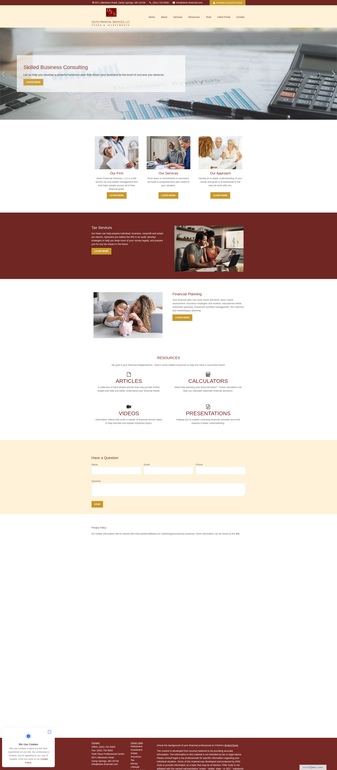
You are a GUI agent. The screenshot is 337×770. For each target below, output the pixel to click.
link (237, 533)
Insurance (136, 756)
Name (94, 464)
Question (96, 481)
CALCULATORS (208, 381)
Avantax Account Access (229, 2)
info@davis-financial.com (189, 2)
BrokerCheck (231, 745)
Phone (199, 464)
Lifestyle (135, 767)
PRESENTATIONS (208, 413)
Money (134, 763)
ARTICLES (129, 381)
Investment (136, 750)
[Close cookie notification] (49, 732)
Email (147, 464)
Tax (132, 760)
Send (97, 504)
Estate (134, 753)
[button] (152, 17)
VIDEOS (129, 413)
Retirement (136, 746)
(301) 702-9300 (161, 2)
